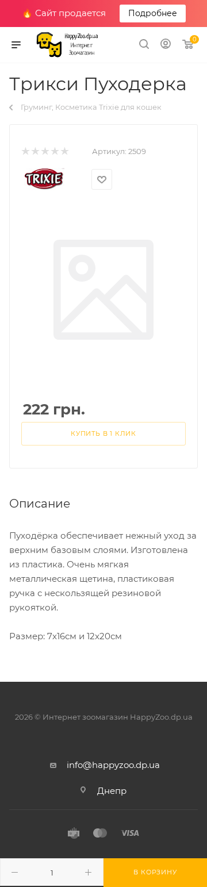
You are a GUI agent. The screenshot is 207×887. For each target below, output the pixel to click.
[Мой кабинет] (165, 45)
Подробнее (152, 13)
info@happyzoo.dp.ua (113, 764)
